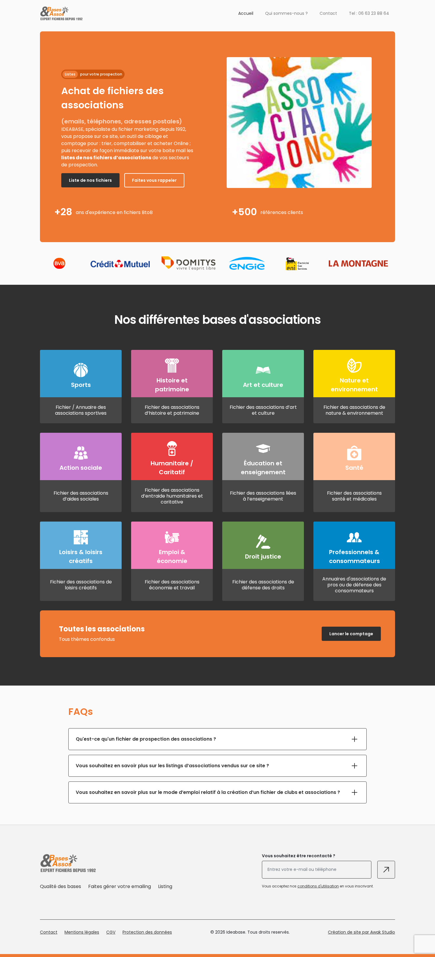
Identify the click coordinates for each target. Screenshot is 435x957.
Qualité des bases (60, 886)
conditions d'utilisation (318, 886)
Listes (70, 74)
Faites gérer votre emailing (119, 886)
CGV (110, 932)
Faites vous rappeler (154, 180)
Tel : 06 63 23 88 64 (369, 13)
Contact (328, 13)
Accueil (245, 13)
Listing (165, 886)
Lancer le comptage (351, 634)
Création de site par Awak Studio (361, 932)
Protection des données (147, 932)
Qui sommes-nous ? (286, 13)
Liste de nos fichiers (90, 180)
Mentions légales (82, 932)
